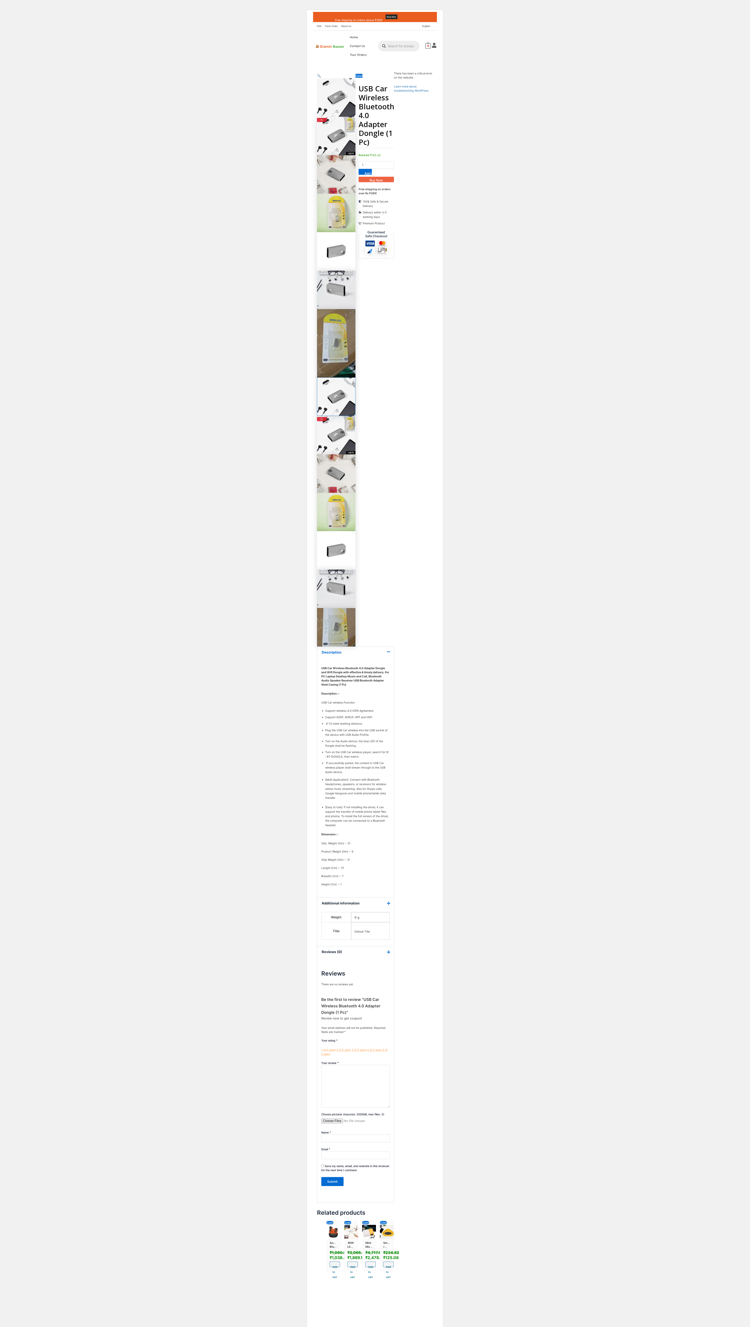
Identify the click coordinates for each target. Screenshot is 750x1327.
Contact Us (357, 46)
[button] (427, 26)
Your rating (329, 1040)
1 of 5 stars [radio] (328, 1049)
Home (354, 37)
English (426, 26)
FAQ (319, 26)
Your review (330, 1063)
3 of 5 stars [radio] (359, 1049)
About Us (346, 26)
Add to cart (368, 173)
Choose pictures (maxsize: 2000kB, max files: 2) (352, 1114)
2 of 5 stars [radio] (343, 1049)
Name (326, 1132)
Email (325, 1149)
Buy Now (376, 180)
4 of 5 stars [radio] (374, 1049)
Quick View (333, 1234)
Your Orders (358, 55)
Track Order (331, 26)
